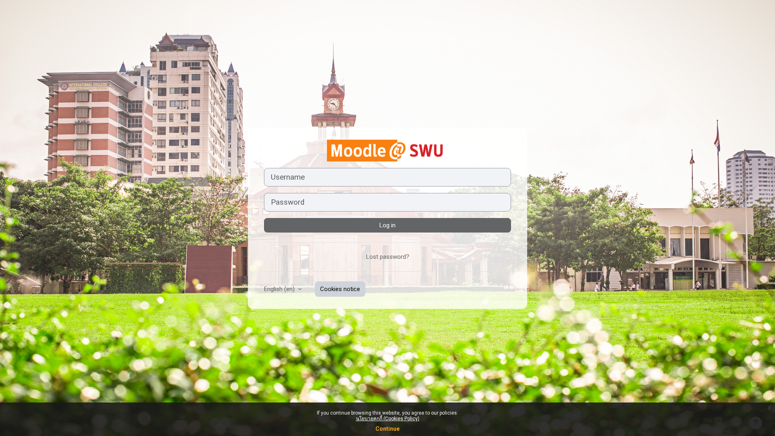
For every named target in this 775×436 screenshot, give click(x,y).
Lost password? (387, 256)
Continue (387, 429)
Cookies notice (340, 289)
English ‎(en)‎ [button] (280, 289)
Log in (387, 225)
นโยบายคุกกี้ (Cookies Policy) (387, 418)
